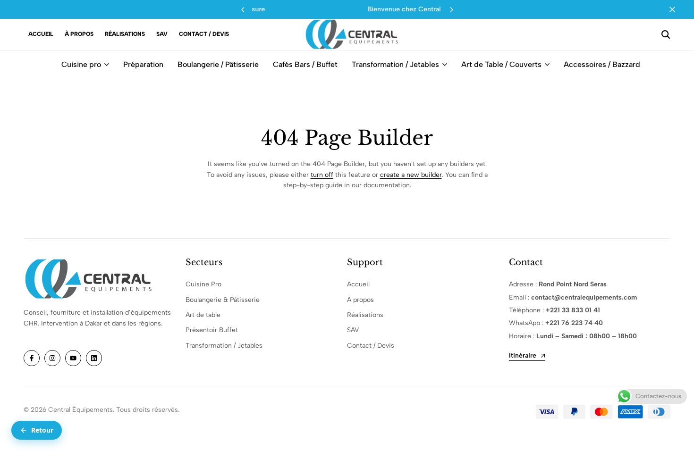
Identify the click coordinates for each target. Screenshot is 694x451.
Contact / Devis (204, 34)
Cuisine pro (81, 64)
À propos (79, 34)
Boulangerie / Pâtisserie (218, 64)
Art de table (203, 315)
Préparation (143, 64)
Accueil (40, 34)
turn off (322, 175)
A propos (360, 300)
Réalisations (125, 34)
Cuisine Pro (203, 284)
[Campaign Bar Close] (677, 9)
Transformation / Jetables (395, 64)
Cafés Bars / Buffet (305, 64)
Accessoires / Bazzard (602, 64)
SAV (162, 34)
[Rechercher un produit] (665, 34)
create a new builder (411, 175)
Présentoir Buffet (212, 330)
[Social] (32, 358)
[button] (451, 9)
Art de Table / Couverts (501, 64)
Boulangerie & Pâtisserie (223, 300)
